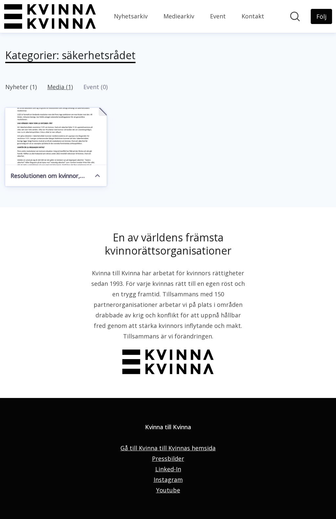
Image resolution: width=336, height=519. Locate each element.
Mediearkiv (178, 16)
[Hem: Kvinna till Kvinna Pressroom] (50, 16)
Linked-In (168, 469)
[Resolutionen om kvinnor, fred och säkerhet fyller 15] (56, 136)
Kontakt (253, 16)
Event (218, 16)
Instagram (168, 479)
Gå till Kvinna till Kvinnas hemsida (168, 448)
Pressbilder (168, 458)
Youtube (168, 490)
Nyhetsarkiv (131, 16)
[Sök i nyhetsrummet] (295, 16)
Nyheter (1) (21, 87)
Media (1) (60, 87)
